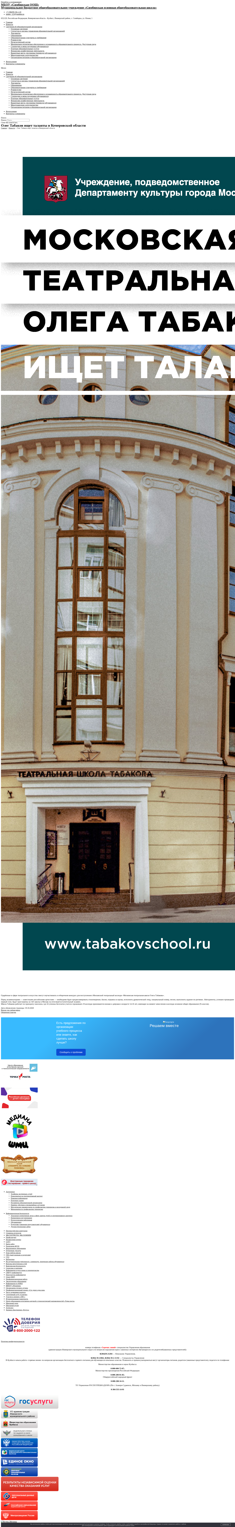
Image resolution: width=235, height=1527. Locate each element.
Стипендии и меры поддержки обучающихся (29, 46)
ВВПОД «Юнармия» (13, 1286)
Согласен (225, 1524)
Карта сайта (10, 1244)
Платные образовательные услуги (25, 49)
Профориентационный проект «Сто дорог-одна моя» (25, 1290)
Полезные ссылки (17, 1200)
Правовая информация (19, 1198)
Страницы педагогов (13, 1233)
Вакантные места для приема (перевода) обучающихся (33, 53)
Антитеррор (10, 1192)
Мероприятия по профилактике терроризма (27, 1209)
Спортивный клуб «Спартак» (16, 1294)
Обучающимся (16, 1222)
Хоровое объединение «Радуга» (17, 1310)
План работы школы (13, 1253)
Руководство (16, 40)
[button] (117, 68)
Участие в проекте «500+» (15, 1297)
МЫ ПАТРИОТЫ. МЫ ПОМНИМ (18, 1235)
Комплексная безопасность (16, 1266)
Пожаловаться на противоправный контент (27, 1196)
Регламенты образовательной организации (26, 1203)
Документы (15, 33)
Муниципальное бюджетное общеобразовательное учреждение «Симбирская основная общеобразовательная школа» (79, 7)
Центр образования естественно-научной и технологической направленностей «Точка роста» (40, 1301)
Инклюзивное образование (16, 1248)
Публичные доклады (13, 1251)
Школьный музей (12, 1305)
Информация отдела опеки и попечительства (22, 1270)
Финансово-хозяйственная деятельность (27, 51)
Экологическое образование (16, 1281)
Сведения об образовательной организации (24, 27)
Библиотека (10, 1259)
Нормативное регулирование (21, 1218)
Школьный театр (12, 1303)
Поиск (3, 120)
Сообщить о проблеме (71, 1052)
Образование (16, 35)
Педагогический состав (20, 42)
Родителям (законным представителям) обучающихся (30, 1224)
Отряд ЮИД (10, 1277)
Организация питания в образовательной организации (34, 57)
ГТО (7, 1257)
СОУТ (8, 1242)
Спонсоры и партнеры (14, 1268)
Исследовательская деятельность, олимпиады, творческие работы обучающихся (35, 1262)
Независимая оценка (13, 1240)
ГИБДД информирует (14, 1273)
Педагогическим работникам (21, 1220)
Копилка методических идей (16, 1264)
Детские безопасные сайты (20, 1227)
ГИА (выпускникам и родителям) (18, 1255)
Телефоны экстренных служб (21, 1194)
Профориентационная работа (16, 1279)
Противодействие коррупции (16, 1231)
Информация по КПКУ (14, 1284)
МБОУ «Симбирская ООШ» (20, 4)
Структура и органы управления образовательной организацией (38, 31)
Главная (9, 22)
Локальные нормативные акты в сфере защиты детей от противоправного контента (41, 1216)
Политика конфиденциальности (12, 1341)
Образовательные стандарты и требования (28, 38)
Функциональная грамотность (17, 1299)
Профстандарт (11, 1237)
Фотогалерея (11, 62)
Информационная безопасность (17, 1213)
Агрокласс (9, 1308)
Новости (9, 24)
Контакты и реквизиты (15, 64)
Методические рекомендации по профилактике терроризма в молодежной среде (40, 1207)
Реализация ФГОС (12, 1246)
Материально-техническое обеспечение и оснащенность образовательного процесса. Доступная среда (53, 44)
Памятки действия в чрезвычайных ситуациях (28, 1205)
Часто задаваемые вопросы (16, 1292)
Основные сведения (19, 29)
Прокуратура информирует (16, 1275)
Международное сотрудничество (24, 55)
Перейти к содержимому (11, 2)
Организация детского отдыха (17, 1288)
